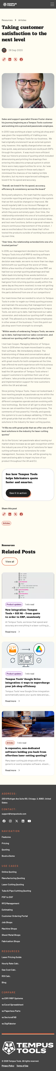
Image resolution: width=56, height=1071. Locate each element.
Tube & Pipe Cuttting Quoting (16, 890)
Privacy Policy (8, 1066)
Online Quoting (9, 871)
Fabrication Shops (11, 941)
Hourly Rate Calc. (10, 963)
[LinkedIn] (23, 821)
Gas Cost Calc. (9, 969)
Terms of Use (22, 1066)
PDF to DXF (7, 897)
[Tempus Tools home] (28, 1048)
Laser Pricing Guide (12, 957)
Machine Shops (9, 928)
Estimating (7, 909)
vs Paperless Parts (11, 1010)
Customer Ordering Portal (15, 916)
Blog (4, 982)
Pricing (5, 843)
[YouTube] (29, 821)
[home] (9, 4)
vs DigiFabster (9, 1023)
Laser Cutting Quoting (13, 884)
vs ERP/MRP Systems (12, 998)
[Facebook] (4, 821)
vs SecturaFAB (9, 1017)
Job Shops (7, 922)
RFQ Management (10, 903)
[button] (52, 4)
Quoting (6, 849)
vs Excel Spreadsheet (12, 1004)
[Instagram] (10, 821)
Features (6, 837)
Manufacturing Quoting (13, 878)
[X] (16, 821)
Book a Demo (8, 855)
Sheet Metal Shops (11, 934)
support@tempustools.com (14, 814)
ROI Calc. (6, 976)
